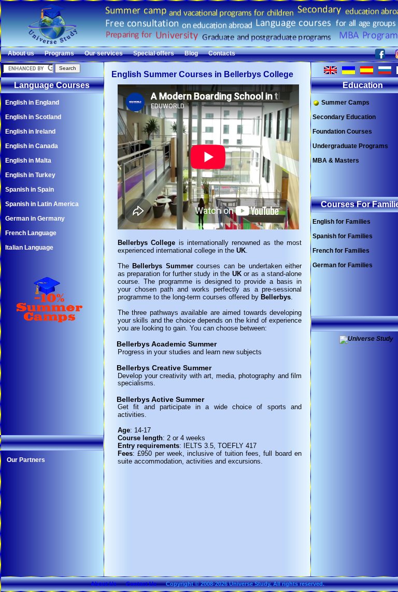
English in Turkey (30, 175)
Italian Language (29, 247)
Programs (59, 53)
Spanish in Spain (29, 189)
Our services (103, 53)
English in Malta (28, 160)
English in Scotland (33, 117)
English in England (32, 102)
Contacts (221, 53)
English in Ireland (30, 131)
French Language (30, 233)
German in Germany (35, 218)
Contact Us (141, 584)
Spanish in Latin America (42, 204)
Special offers (153, 53)
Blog (191, 53)
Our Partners (26, 460)
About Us (104, 584)
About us (21, 53)
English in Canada (31, 146)
